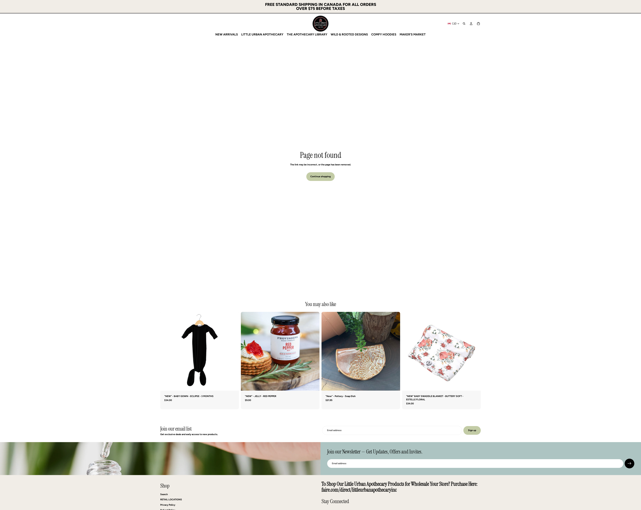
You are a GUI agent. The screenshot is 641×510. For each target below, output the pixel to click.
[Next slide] (314, 351)
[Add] (234, 386)
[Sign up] (629, 463)
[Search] (464, 23)
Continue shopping (320, 176)
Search (164, 494)
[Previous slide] (246, 351)
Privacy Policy (167, 504)
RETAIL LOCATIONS (171, 499)
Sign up (472, 430)
